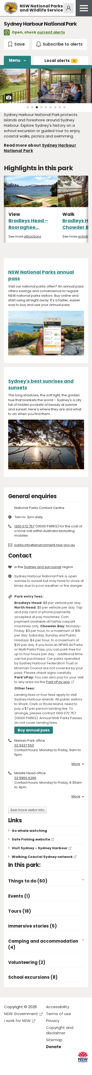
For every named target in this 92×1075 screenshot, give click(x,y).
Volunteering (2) (26, 962)
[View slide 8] (60, 107)
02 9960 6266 (25, 777)
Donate (53, 1046)
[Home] (11, 8)
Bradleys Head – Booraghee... (28, 223)
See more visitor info (27, 809)
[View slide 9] (64, 107)
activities (85, 236)
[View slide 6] (51, 107)
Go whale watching (29, 830)
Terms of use (58, 1013)
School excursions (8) (32, 977)
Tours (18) (19, 911)
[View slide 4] (41, 107)
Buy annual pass (34, 730)
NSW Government (21, 1013)
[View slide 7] (55, 107)
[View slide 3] (37, 107)
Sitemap (54, 1039)
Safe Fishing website (31, 839)
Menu (15, 60)
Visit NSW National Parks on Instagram (20, 1067)
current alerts (51, 32)
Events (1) (19, 896)
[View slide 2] (32, 107)
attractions (32, 236)
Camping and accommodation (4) (43, 944)
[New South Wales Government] (83, 1056)
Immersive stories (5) (32, 926)
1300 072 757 (24, 526)
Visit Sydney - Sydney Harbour (39, 848)
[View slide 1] (28, 107)
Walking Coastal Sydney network (42, 856)
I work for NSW (17, 1020)
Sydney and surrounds (42, 567)
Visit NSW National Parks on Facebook (9, 1067)
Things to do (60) (27, 881)
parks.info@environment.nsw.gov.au (44, 544)
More (76, 764)
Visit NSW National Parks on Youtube (31, 1067)
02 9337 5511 (24, 745)
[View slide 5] (46, 107)
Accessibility (57, 1006)
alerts (59, 60)
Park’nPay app (58, 681)
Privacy (52, 1020)
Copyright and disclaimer (59, 1030)
